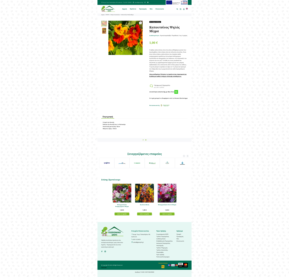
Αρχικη (102, 14)
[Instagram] (148, 2)
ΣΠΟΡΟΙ (107, 14)
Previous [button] (184, 156)
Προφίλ (178, 234)
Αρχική (124, 9)
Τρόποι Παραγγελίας (162, 236)
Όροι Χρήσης (160, 254)
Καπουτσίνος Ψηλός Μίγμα (127, 14)
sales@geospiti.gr (139, 2)
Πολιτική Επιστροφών (163, 257)
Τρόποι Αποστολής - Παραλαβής (162, 251)
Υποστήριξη (159, 245)
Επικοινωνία (159, 9)
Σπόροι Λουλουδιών (115, 14)
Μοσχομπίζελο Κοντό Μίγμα (167, 205)
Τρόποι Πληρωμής (162, 248)
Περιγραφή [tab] (108, 116)
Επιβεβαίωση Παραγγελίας (164, 241)
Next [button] (187, 156)
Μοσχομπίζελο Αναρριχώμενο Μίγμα (122, 205)
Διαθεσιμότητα (160, 239)
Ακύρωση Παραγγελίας (163, 243)
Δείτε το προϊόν (122, 214)
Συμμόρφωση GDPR (162, 234)
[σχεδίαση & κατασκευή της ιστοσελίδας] (103, 267)
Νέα (151, 9)
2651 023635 (128, 2)
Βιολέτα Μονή (144, 205)
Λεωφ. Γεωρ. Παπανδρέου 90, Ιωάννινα (112, 2)
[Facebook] (145, 2)
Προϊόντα (133, 9)
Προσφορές (143, 9)
